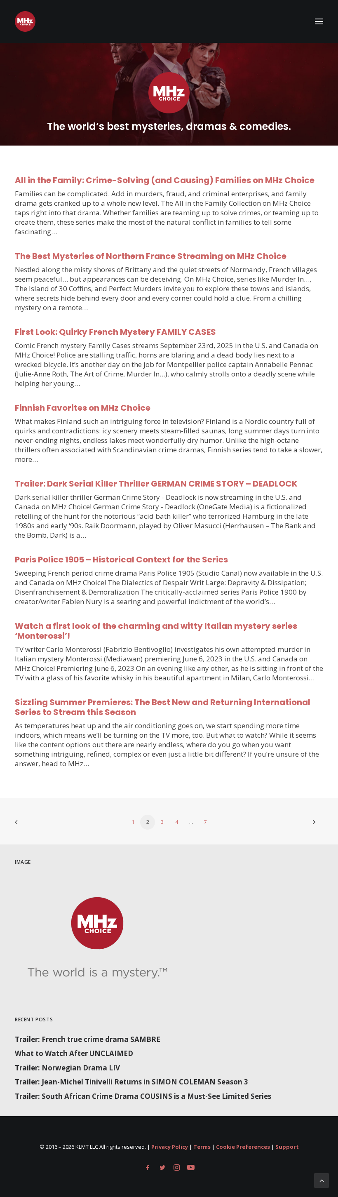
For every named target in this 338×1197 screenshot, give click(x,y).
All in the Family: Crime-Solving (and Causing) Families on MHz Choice (165, 180)
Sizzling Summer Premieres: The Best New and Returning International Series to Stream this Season (162, 707)
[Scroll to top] (321, 1180)
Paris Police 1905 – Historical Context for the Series (121, 559)
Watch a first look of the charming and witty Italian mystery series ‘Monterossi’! (156, 631)
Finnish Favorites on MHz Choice (82, 408)
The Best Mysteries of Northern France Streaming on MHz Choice (150, 256)
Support (287, 1146)
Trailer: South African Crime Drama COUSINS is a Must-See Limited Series (143, 1096)
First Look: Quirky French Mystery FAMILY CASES (115, 332)
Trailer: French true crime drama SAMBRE (87, 1039)
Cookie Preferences (243, 1146)
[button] (319, 21)
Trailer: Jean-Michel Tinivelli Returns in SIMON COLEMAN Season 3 (131, 1081)
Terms (202, 1146)
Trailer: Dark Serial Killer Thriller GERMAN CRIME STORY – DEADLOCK (156, 483)
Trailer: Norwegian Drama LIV (67, 1067)
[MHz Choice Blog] (25, 21)
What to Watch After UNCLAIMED (74, 1053)
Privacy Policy (169, 1146)
